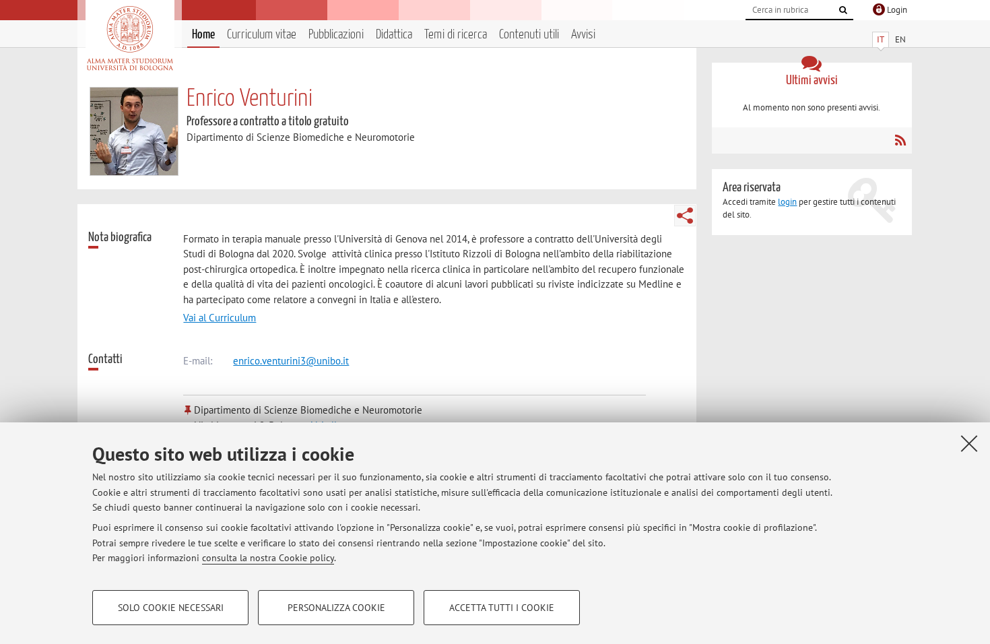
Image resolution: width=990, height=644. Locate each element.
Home (203, 34)
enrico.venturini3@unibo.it (291, 360)
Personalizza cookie (336, 608)
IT (880, 39)
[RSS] (900, 140)
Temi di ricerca (455, 34)
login (787, 201)
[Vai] (843, 10)
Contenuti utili (529, 34)
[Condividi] (685, 215)
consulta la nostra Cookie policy (268, 558)
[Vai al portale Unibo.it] (129, 38)
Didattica (394, 34)
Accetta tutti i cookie (501, 608)
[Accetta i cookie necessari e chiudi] (969, 443)
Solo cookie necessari (171, 608)
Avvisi (583, 34)
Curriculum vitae (261, 34)
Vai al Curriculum (219, 317)
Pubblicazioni (336, 34)
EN (900, 39)
